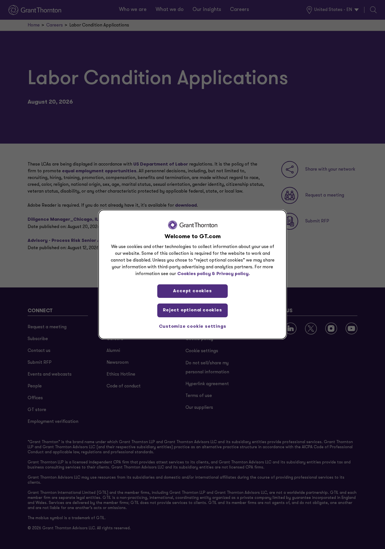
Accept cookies (192, 291)
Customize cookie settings (192, 326)
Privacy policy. (233, 274)
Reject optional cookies (192, 310)
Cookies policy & (196, 274)
